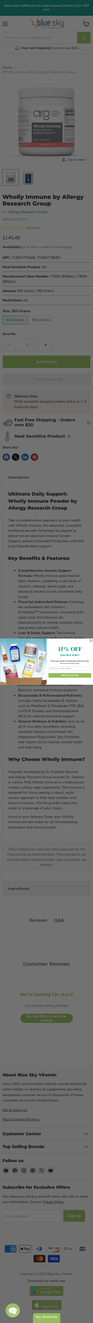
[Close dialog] (91, 640)
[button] (12, 1310)
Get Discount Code (69, 675)
